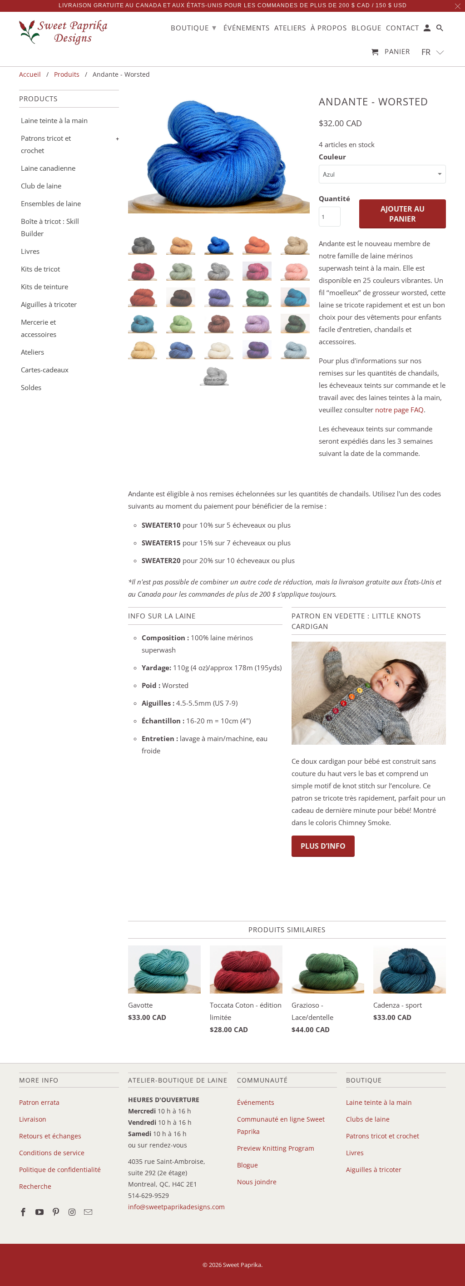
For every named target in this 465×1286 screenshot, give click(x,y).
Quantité (334, 198)
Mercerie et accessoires (38, 328)
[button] (433, 52)
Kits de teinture (44, 286)
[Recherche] (440, 29)
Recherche (35, 1186)
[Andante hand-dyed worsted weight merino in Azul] (219, 160)
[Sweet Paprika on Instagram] (73, 1212)
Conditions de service (51, 1152)
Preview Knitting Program (275, 1148)
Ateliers (32, 351)
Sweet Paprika (242, 1265)
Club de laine (41, 185)
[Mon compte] (428, 29)
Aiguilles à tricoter (49, 304)
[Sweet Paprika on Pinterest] (57, 1212)
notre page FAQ (399, 409)
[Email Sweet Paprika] (89, 1212)
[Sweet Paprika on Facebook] (24, 1212)
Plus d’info (323, 846)
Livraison (32, 1119)
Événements (255, 1102)
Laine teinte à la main (54, 120)
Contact (402, 28)
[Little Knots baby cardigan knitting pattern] (369, 742)
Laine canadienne (48, 168)
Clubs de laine (368, 1119)
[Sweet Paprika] (64, 32)
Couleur (332, 156)
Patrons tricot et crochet (46, 144)
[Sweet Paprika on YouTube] (40, 1212)
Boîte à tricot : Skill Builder (50, 227)
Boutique (194, 27)
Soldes (31, 387)
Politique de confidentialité (60, 1169)
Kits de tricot (40, 268)
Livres (30, 251)
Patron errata (39, 1102)
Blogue (247, 1165)
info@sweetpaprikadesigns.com (176, 1206)
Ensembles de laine (51, 203)
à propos (329, 28)
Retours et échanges (50, 1136)
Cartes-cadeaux (45, 369)
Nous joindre (257, 1181)
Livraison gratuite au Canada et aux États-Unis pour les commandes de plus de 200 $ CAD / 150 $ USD (233, 5)
